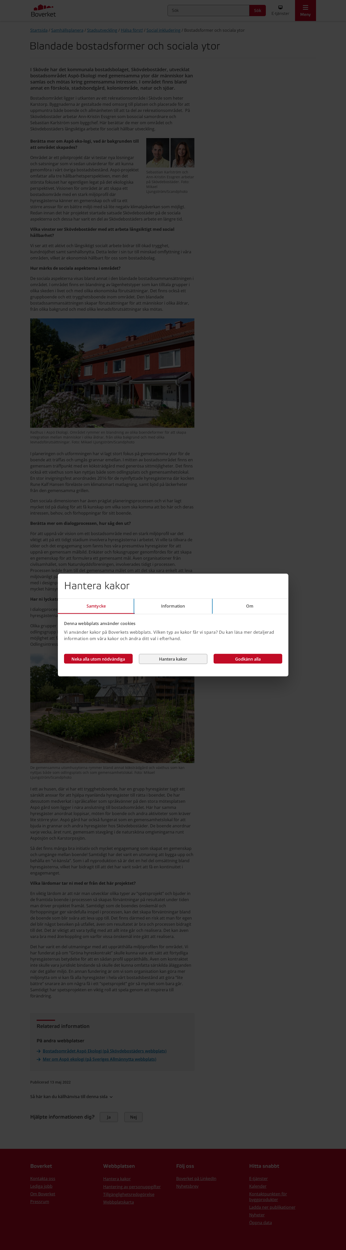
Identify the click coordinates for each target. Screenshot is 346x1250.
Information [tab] (173, 606)
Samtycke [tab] (96, 606)
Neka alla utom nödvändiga (98, 659)
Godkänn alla (248, 659)
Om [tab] (249, 606)
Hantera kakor (173, 659)
